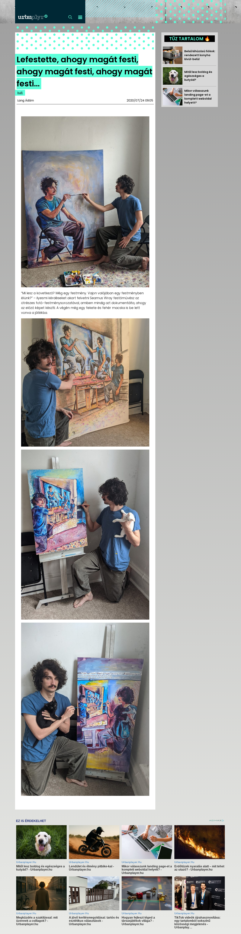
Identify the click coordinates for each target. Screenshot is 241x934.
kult (20, 93)
